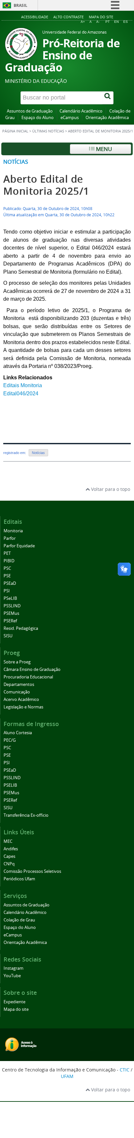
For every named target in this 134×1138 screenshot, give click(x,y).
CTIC (124, 1070)
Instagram (13, 968)
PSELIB (10, 785)
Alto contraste (68, 16)
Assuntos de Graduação (30, 111)
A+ (83, 21)
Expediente (14, 1002)
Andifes (11, 849)
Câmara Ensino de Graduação (32, 669)
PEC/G (10, 740)
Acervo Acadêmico (21, 699)
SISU (8, 636)
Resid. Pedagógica (21, 628)
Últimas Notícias (48, 131)
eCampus (69, 117)
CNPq (9, 864)
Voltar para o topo (110, 489)
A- (98, 21)
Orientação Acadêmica (107, 117)
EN (116, 21)
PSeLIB (10, 598)
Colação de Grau (19, 920)
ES (125, 21)
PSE (7, 576)
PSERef (10, 621)
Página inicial (15, 131)
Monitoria (13, 531)
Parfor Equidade (19, 546)
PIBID (9, 561)
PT (107, 21)
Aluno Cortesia (18, 733)
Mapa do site (101, 16)
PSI (7, 591)
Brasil (20, 5)
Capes (9, 856)
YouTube (12, 976)
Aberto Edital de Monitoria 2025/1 (46, 185)
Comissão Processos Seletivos (32, 871)
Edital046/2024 (20, 393)
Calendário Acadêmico (81, 111)
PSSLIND (12, 606)
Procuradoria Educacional (28, 677)
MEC (8, 841)
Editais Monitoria (22, 385)
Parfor (10, 538)
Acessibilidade (34, 16)
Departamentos (19, 684)
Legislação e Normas (23, 707)
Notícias (15, 161)
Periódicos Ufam (19, 879)
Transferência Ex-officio (26, 815)
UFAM (67, 1076)
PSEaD (10, 583)
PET (7, 553)
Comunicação (17, 692)
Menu (103, 149)
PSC (7, 568)
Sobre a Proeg (17, 662)
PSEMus (11, 613)
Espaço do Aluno (37, 117)
